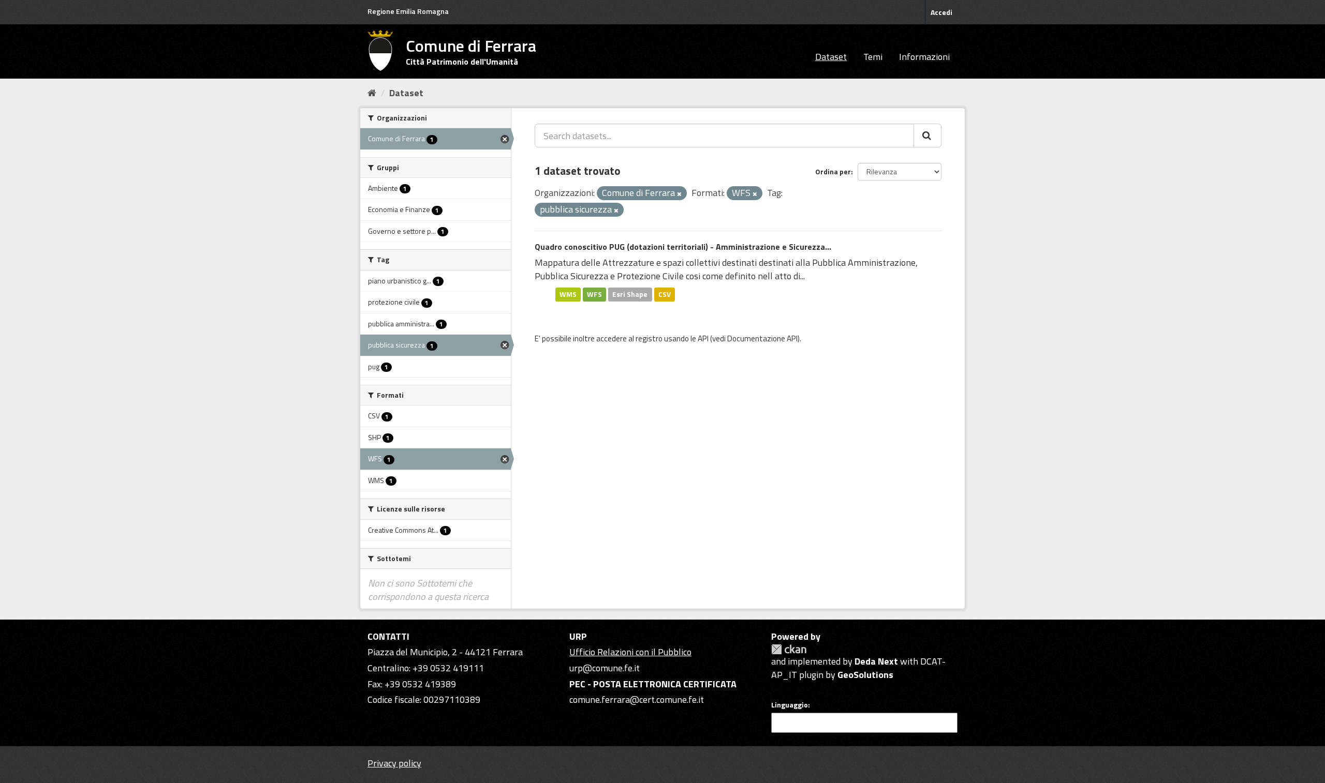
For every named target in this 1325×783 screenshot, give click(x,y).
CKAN (788, 649)
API (703, 338)
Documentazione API (762, 338)
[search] (927, 135)
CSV (664, 294)
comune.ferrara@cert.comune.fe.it (636, 699)
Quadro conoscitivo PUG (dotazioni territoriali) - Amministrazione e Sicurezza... (683, 246)
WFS (594, 294)
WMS (568, 294)
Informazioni (924, 57)
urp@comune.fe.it (604, 668)
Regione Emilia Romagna (408, 11)
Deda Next (876, 661)
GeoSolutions (865, 675)
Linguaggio (789, 705)
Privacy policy (394, 763)
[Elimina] (679, 194)
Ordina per (833, 171)
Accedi (941, 12)
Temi (872, 57)
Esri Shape (629, 294)
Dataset (831, 57)
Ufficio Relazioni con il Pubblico (630, 652)
